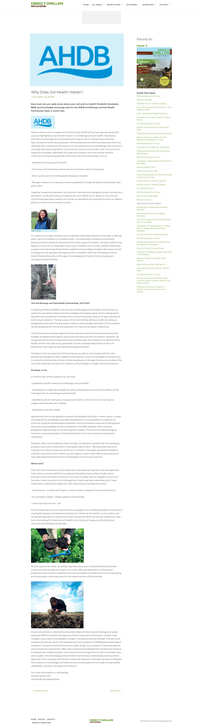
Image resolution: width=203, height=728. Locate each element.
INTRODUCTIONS (144, 100)
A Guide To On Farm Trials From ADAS (152, 235)
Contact (51, 719)
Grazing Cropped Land (146, 167)
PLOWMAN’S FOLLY (145, 188)
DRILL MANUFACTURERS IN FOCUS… (153, 114)
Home (86, 5)
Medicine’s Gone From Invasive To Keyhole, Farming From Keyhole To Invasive (151, 289)
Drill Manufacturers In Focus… (149, 96)
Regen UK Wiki (113, 5)
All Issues (97, 5)
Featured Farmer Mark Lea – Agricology (153, 147)
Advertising (148, 5)
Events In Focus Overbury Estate (150, 248)
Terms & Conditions (41, 723)
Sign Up (41, 719)
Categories (131, 5)
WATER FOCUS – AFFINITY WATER (151, 181)
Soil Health (37, 97)
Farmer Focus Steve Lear (147, 171)
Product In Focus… (144, 200)
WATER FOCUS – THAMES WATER (151, 185)
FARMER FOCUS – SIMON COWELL (152, 104)
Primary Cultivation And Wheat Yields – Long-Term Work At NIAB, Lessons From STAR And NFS (153, 280)
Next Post (116, 691)
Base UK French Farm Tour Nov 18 (151, 264)
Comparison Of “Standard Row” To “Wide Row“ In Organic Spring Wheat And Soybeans (153, 228)
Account (164, 5)
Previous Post (39, 691)
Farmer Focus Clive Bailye (147, 196)
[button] (103, 4)
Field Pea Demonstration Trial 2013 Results (154, 134)
